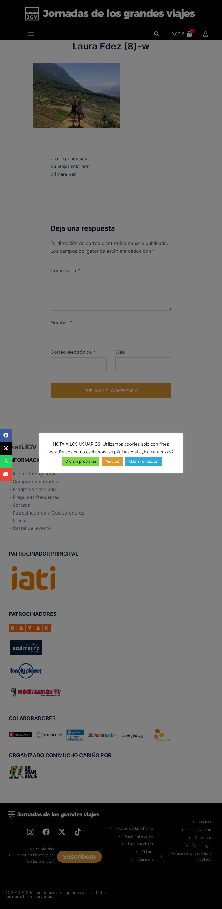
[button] (6, 435)
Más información (143, 461)
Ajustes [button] (112, 461)
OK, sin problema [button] (80, 461)
